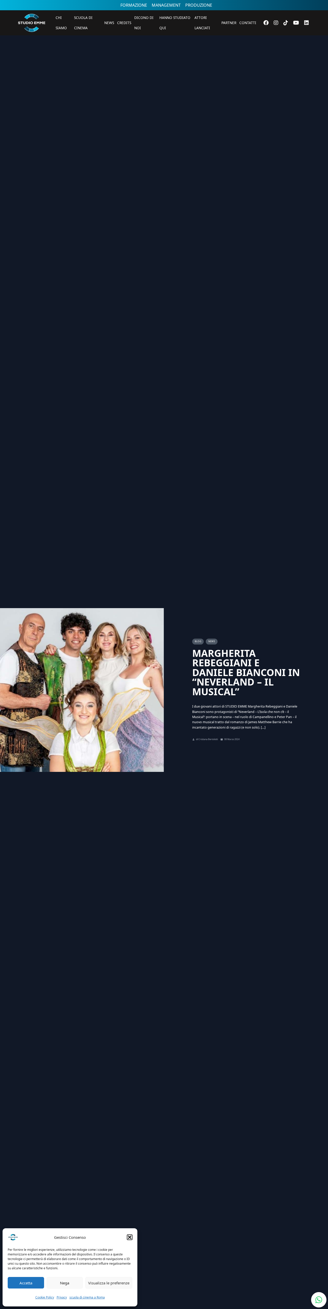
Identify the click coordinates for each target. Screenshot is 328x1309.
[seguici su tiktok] (285, 22)
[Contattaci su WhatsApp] (318, 1299)
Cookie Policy (44, 1297)
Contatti (247, 22)
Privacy (62, 1297)
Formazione (133, 5)
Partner (228, 22)
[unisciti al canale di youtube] (296, 22)
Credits (124, 22)
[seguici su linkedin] (306, 22)
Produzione (198, 5)
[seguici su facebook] (266, 22)
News (109, 22)
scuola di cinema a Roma (87, 1297)
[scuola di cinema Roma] (31, 38)
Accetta (25, 1282)
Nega (64, 1282)
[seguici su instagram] (276, 22)
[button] (129, 1237)
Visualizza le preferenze (108, 1282)
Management (166, 5)
